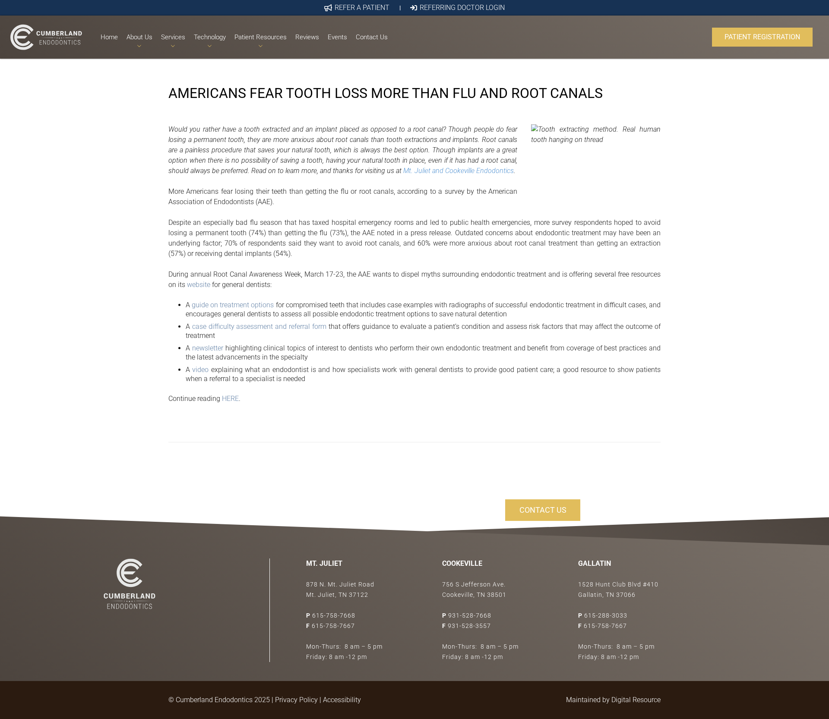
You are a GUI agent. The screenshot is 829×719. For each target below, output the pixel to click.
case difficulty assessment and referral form (259, 326)
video (200, 370)
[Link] (46, 37)
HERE (230, 398)
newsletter (207, 348)
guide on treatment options (233, 305)
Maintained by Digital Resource (613, 700)
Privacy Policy (296, 700)
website (198, 285)
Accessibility (342, 700)
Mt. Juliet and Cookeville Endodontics (458, 171)
